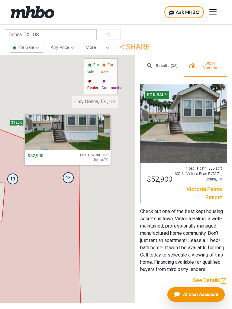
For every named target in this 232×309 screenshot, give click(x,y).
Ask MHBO (187, 12)
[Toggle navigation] (213, 12)
